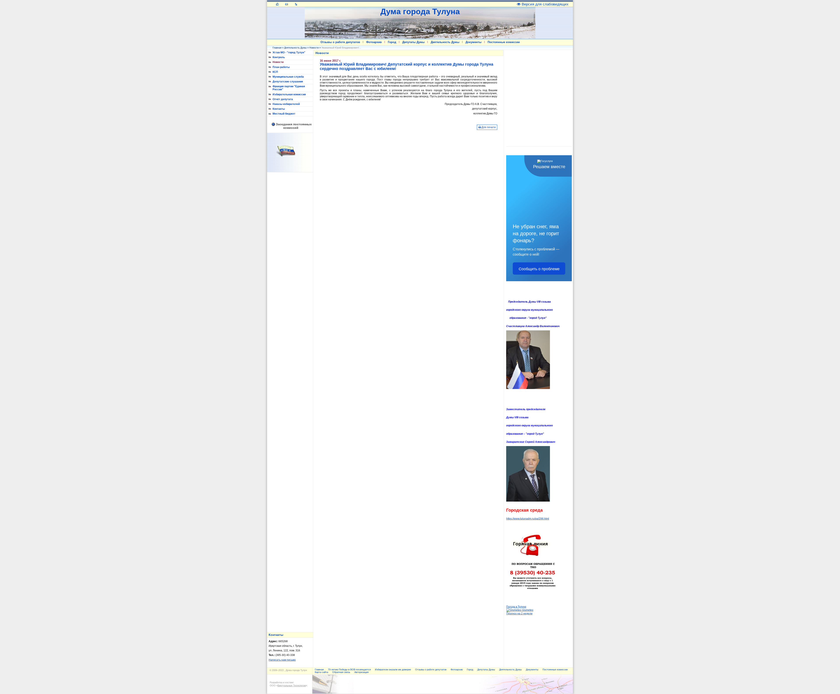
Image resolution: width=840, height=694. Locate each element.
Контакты (279, 108)
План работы (281, 67)
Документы (473, 42)
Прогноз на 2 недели (519, 613)
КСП (275, 71)
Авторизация (361, 672)
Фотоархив (374, 42)
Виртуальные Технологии (292, 685)
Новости (314, 47)
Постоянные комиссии (504, 42)
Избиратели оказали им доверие (393, 669)
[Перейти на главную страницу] (277, 4)
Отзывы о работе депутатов (340, 42)
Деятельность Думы (445, 42)
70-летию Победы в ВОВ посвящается (349, 669)
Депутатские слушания (288, 81)
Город (392, 42)
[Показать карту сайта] (296, 4)
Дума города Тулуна (420, 11)
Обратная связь (341, 672)
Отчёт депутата (283, 99)
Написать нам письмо (282, 659)
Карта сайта (321, 672)
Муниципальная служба (288, 76)
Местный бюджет (284, 113)
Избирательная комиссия (289, 94)
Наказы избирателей (286, 104)
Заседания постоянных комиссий (294, 125)
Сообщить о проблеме (539, 268)
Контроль (279, 57)
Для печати (488, 127)
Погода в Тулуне (516, 606)
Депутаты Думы (413, 42)
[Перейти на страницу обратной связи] (286, 4)
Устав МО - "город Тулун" (289, 52)
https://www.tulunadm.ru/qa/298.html (527, 518)
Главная (277, 47)
